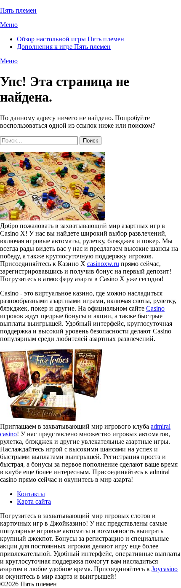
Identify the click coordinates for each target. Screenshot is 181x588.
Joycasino (165, 568)
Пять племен (18, 10)
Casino (155, 308)
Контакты (31, 493)
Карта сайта (34, 501)
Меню (9, 24)
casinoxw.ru (103, 263)
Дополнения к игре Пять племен (64, 46)
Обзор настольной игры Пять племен (70, 39)
